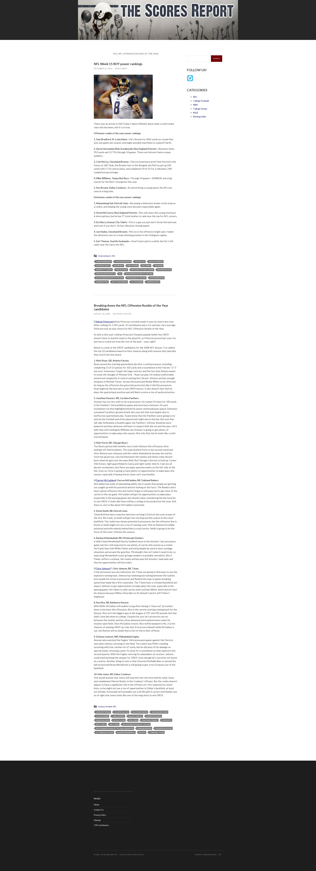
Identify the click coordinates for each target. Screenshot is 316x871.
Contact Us (98, 810)
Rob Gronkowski (157, 278)
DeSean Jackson (102, 720)
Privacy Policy (100, 815)
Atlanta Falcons (121, 712)
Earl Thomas (132, 265)
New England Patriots (105, 274)
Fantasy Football (105, 706)
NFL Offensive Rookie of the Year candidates (114, 728)
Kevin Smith (166, 720)
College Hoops (200, 108)
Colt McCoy (140, 261)
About (96, 804)
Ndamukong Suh (164, 270)
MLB (195, 112)
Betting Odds (199, 116)
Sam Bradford (102, 282)
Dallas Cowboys (156, 261)
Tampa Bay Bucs (153, 282)
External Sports (104, 256)
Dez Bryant (118, 265)
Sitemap (97, 820)
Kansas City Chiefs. (104, 270)
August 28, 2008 (102, 314)
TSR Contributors (101, 825)
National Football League (142, 270)
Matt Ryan (114, 724)
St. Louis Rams (137, 282)
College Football (201, 100)
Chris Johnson (118, 716)
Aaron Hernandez (103, 261)
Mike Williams (121, 270)
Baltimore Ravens (139, 712)
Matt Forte (101, 724)
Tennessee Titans (156, 732)
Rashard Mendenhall (126, 732)
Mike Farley (121, 69)
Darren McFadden (153, 716)
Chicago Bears (102, 716)
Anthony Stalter (122, 314)
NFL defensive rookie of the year (139, 274)
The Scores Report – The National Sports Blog (122, 855)
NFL (113, 256)
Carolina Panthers (159, 712)
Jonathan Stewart (150, 720)
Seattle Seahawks (119, 282)
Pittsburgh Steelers (104, 732)
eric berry (146, 265)
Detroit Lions (119, 720)
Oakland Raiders (144, 728)
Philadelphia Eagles (163, 728)
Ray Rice (142, 732)
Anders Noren (209, 855)
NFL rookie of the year (136, 278)
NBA (195, 104)
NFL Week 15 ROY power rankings (118, 64)
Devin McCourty (103, 265)
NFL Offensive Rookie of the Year (109, 278)
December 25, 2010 (103, 69)
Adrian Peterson (103, 712)
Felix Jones (133, 720)
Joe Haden (158, 265)
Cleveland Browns (123, 261)
